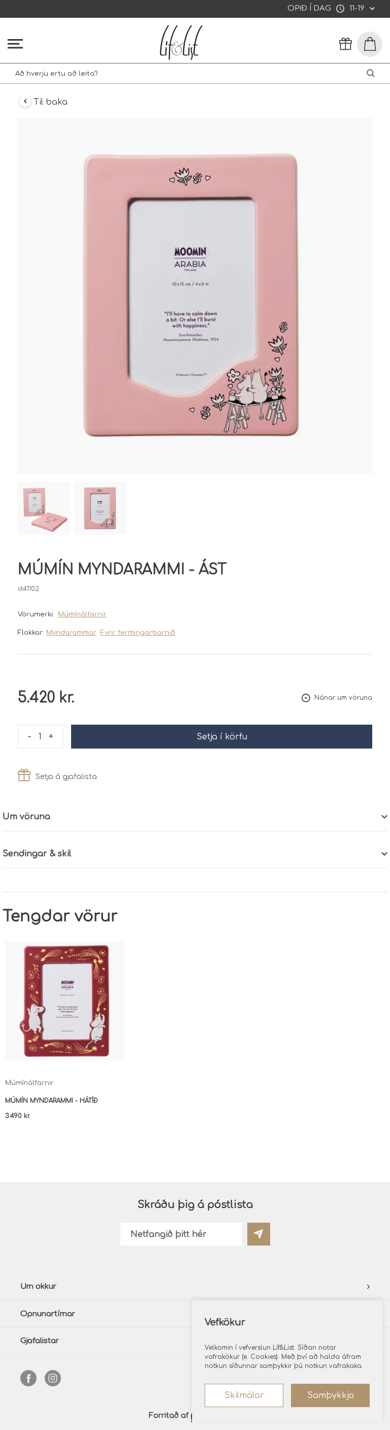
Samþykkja (330, 1395)
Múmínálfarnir (82, 614)
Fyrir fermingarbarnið (138, 632)
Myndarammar (71, 632)
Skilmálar (244, 1395)
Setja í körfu (222, 736)
